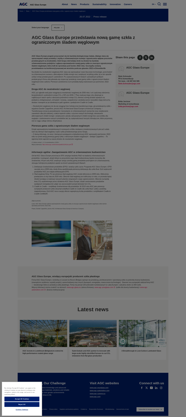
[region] (22, 399)
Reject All (22, 404)
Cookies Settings (22, 410)
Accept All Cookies (22, 399)
